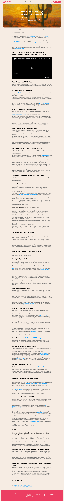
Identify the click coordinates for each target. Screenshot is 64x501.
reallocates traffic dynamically (40, 42)
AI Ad (37, 495)
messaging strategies (43, 383)
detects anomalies (31, 36)
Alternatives (46, 495)
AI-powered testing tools (40, 403)
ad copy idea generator (18, 389)
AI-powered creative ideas (29, 42)
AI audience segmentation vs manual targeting (28, 194)
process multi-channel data (23, 415)
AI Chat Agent (38, 496)
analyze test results (44, 353)
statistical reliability (44, 36)
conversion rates (42, 261)
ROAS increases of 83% (16, 407)
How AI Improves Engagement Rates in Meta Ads (23, 485)
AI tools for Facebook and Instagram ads (41, 366)
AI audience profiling (44, 354)
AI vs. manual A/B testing (17, 92)
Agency (34, 1)
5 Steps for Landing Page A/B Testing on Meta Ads (23, 487)
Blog (44, 494)
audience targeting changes (28, 303)
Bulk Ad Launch (39, 498)
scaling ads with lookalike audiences (41, 195)
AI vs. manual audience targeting (31, 383)
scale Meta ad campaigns (45, 269)
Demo (38, 1)
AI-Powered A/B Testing (33, 338)
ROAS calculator (24, 313)
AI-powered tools (15, 46)
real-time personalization (34, 421)
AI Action (37, 494)
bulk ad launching (40, 412)
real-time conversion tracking (44, 103)
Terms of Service (53, 494)
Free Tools (45, 496)
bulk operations (34, 331)
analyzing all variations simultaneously (19, 114)
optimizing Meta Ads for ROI (20, 48)
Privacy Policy (52, 495)
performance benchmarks (21, 358)
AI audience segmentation (44, 315)
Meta (13, 268)
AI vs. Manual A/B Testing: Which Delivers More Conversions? (25, 484)
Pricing (30, 1)
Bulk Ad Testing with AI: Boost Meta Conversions (23, 486)
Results (26, 1)
